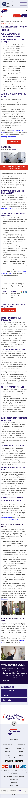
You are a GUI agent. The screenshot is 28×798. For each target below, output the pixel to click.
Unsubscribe (14, 782)
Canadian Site (20, 748)
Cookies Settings (14, 779)
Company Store (21, 745)
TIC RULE (14, 795)
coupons (14, 149)
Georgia (14, 21)
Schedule (17, 16)
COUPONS (6, 695)
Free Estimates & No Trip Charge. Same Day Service (14, 167)
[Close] (25, 791)
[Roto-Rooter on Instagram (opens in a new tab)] (21, 766)
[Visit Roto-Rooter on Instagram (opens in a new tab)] (26, 291)
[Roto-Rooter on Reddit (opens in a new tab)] (3, 766)
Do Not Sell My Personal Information (14, 776)
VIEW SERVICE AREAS (8, 310)
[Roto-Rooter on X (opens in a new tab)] (14, 766)
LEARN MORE (5, 680)
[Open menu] (26, 10)
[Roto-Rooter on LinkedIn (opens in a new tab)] (24, 766)
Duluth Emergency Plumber (8, 136)
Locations (8, 21)
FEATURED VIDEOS (8, 690)
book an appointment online (14, 519)
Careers (21, 755)
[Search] (23, 10)
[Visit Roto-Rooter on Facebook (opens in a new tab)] (23, 291)
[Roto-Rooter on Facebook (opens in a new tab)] (10, 766)
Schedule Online (14, 142)
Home (2, 21)
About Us (7, 755)
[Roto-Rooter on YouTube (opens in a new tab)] (6, 766)
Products (7, 752)
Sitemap (21, 752)
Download (23, 4)
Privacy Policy (14, 785)
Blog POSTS (7, 700)
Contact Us (7, 748)
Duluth (20, 21)
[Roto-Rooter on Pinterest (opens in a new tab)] (17, 766)
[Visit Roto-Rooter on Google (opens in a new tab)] (21, 291)
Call (25, 16)
